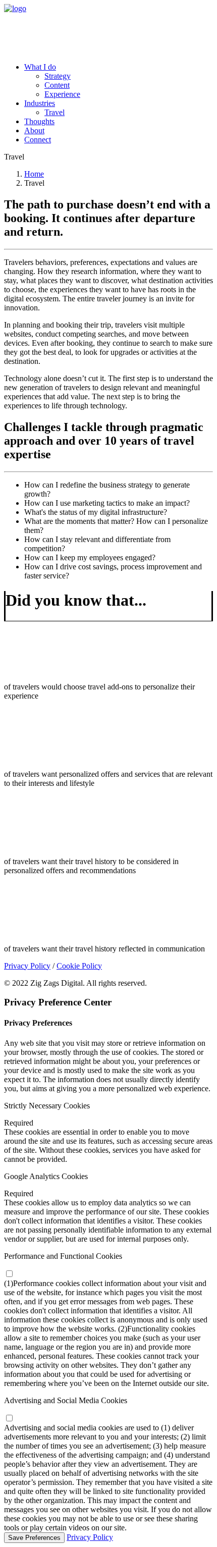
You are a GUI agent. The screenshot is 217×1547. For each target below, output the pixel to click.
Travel (54, 112)
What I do (40, 67)
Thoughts (39, 121)
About (34, 130)
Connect (37, 139)
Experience (62, 94)
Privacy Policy (27, 966)
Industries (39, 103)
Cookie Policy (79, 966)
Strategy (57, 76)
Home (34, 174)
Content (57, 85)
